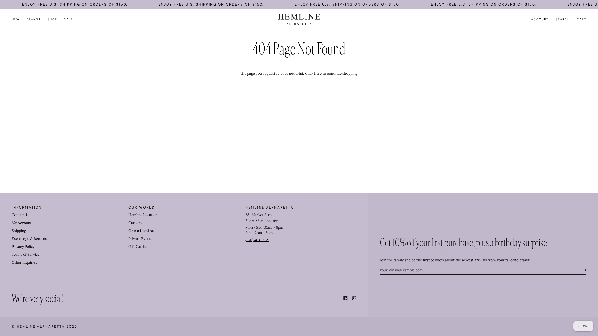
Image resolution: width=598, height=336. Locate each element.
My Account (22, 222)
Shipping (19, 230)
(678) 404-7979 (257, 240)
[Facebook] (345, 298)
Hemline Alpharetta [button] (269, 207)
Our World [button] (141, 207)
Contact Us (21, 215)
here (318, 73)
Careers (135, 222)
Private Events (140, 238)
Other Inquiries (24, 262)
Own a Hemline (141, 230)
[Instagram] (354, 298)
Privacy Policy (23, 246)
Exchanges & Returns (29, 238)
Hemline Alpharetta (41, 326)
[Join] (580, 270)
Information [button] (27, 207)
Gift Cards (137, 246)
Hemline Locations (143, 215)
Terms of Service (25, 254)
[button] (33, 19)
